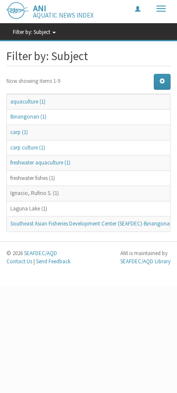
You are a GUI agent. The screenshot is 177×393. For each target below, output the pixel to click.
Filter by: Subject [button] (32, 32)
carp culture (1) (27, 147)
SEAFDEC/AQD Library (145, 261)
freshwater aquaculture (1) (40, 162)
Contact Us (19, 261)
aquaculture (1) (28, 101)
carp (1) (19, 132)
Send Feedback (53, 261)
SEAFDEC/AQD (40, 253)
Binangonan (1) (28, 116)
